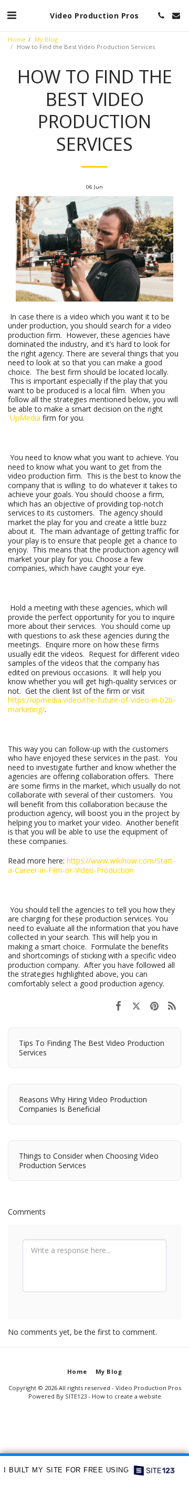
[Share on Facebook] (118, 1005)
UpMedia (25, 418)
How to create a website (126, 1396)
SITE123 (76, 1396)
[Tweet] (136, 1005)
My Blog (46, 39)
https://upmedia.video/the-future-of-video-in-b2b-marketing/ (91, 704)
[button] (11, 15)
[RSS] (172, 1005)
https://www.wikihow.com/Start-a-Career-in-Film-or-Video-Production (91, 865)
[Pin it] (154, 1005)
